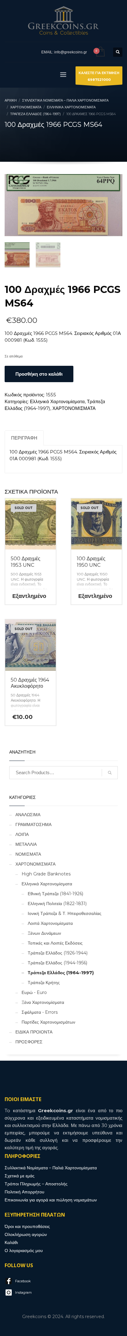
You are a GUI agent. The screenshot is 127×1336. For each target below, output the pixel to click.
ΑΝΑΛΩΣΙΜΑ (27, 814)
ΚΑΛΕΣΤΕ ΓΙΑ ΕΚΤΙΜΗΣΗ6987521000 (99, 76)
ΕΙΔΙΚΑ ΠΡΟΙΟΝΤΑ (33, 1032)
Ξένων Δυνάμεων (44, 933)
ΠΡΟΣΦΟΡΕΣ (29, 1042)
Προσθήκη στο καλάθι (39, 374)
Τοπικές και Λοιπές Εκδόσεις (55, 943)
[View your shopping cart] (100, 52)
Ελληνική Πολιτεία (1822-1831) (57, 903)
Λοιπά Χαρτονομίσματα (50, 923)
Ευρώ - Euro (34, 992)
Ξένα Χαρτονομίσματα (43, 1002)
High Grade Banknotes (46, 874)
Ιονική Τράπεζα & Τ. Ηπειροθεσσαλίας (64, 913)
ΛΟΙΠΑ (22, 834)
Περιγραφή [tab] (24, 438)
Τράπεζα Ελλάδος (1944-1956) (57, 963)
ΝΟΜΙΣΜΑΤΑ (28, 854)
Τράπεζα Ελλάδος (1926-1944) (58, 953)
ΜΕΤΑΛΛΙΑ (26, 844)
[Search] (110, 772)
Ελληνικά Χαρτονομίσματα (57, 401)
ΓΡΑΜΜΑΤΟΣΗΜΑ (33, 824)
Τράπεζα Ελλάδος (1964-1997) (61, 972)
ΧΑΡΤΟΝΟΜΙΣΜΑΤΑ (74, 408)
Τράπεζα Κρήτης (44, 982)
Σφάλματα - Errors (40, 1012)
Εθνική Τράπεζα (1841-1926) (55, 893)
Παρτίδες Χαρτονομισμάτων (48, 1022)
